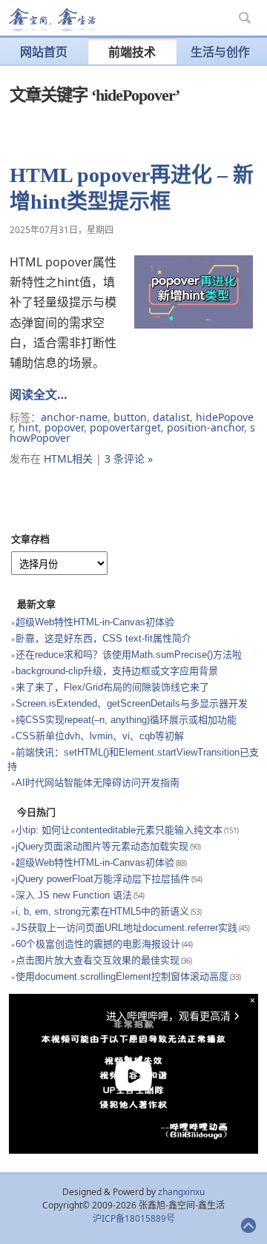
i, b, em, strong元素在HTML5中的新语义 (102, 911)
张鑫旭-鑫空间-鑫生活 (51, 20)
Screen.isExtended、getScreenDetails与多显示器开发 (132, 703)
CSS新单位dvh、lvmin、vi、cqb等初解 (100, 736)
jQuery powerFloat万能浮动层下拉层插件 (103, 878)
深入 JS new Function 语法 (74, 895)
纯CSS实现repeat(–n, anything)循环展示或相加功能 (126, 719)
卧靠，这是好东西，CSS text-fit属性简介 (103, 638)
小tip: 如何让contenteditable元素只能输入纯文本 (119, 830)
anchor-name (74, 417)
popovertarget (125, 427)
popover (64, 427)
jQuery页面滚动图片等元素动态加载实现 (102, 846)
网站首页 (43, 52)
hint (29, 427)
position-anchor (205, 427)
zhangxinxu (181, 1192)
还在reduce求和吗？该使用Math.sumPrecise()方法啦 (129, 654)
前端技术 (132, 52)
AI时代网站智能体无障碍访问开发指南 (97, 782)
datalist (171, 417)
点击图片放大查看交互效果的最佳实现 (97, 960)
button (130, 417)
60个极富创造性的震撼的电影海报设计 (98, 943)
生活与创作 (220, 52)
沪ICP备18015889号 (134, 1218)
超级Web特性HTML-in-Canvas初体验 (95, 622)
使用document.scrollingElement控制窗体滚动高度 (122, 976)
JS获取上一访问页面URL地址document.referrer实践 (126, 927)
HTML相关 (68, 458)
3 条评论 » (129, 458)
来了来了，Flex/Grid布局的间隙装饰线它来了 (112, 687)
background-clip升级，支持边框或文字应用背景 (117, 670)
